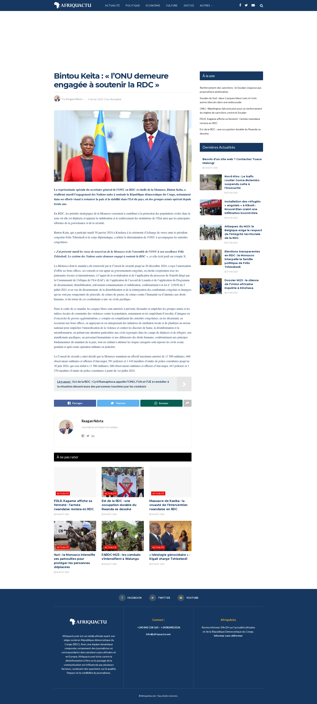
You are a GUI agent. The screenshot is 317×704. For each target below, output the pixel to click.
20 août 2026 (62, 572)
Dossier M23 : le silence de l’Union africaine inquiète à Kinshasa (242, 284)
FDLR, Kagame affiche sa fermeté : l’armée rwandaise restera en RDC (74, 505)
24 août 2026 (62, 514)
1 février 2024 (95, 99)
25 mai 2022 (232, 192)
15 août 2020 (211, 168)
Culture (172, 5)
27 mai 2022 (232, 242)
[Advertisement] (158, 38)
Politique (133, 5)
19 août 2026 (157, 564)
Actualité (112, 5)
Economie (153, 5)
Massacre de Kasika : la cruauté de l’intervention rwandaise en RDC (168, 505)
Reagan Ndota (74, 99)
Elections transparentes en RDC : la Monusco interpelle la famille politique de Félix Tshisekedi (242, 259)
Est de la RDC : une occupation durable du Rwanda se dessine (119, 505)
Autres (205, 5)
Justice (188, 5)
